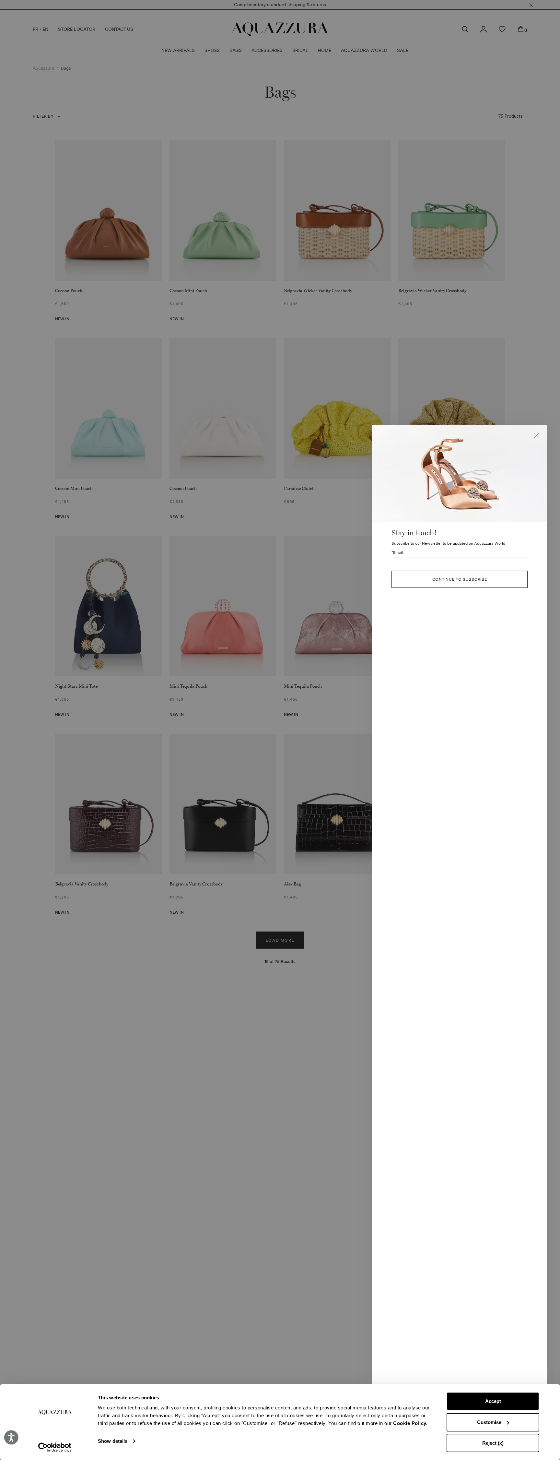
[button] (536, 435)
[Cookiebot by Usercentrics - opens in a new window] (55, 1447)
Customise (489, 1422)
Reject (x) (493, 1443)
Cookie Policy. (410, 1423)
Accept (493, 1401)
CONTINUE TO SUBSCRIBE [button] (459, 579)
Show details (112, 1441)
